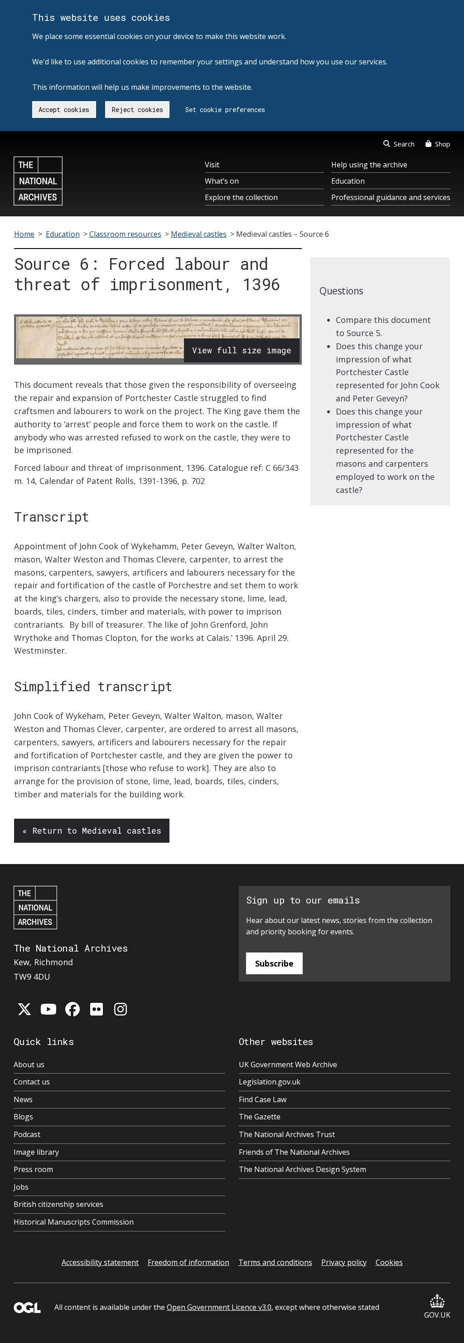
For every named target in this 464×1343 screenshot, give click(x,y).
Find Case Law (262, 1099)
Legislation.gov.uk (269, 1082)
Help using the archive (369, 165)
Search (404, 143)
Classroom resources (125, 234)
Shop (442, 143)
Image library (36, 1152)
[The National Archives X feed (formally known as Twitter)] (24, 1009)
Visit (212, 165)
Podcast (27, 1134)
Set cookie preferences (225, 109)
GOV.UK (437, 1315)
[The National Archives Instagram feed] (120, 1009)
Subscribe (274, 963)
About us (29, 1065)
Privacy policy (344, 1262)
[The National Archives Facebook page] (72, 1009)
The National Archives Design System (302, 1169)
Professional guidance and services (390, 197)
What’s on (222, 181)
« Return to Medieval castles (91, 830)
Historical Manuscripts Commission (74, 1222)
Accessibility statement (100, 1262)
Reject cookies (137, 109)
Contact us (32, 1082)
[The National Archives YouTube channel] (48, 1009)
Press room (33, 1169)
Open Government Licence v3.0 (219, 1307)
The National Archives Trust (287, 1134)
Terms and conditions (275, 1262)
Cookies (389, 1262)
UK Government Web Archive (288, 1065)
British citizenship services (58, 1204)
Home (24, 234)
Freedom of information (188, 1262)
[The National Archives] (38, 180)
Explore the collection (241, 197)
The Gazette (259, 1117)
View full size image (241, 350)
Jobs (21, 1187)
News (23, 1099)
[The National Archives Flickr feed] (96, 1009)
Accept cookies (64, 109)
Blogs (23, 1117)
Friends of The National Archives (294, 1152)
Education (348, 181)
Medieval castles (199, 234)
